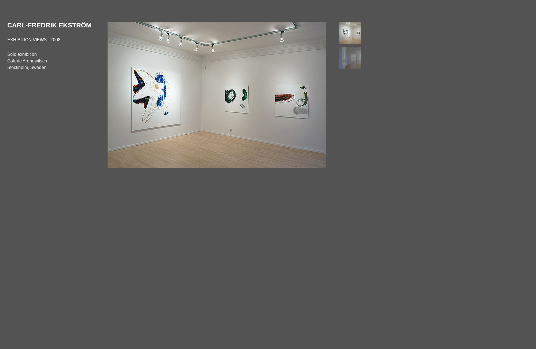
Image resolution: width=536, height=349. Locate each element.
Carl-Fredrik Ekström (49, 25)
